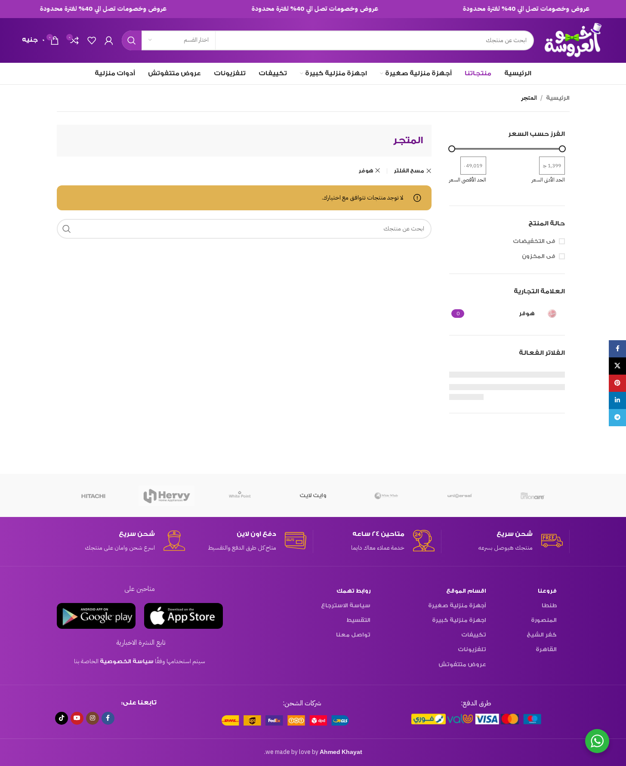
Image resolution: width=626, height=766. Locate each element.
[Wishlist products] (91, 40)
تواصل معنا (353, 634)
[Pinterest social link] (617, 383)
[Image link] (476, 719)
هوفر (365, 171)
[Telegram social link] (617, 417)
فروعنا (547, 591)
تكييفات (473, 634)
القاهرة (546, 649)
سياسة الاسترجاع (345, 605)
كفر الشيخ (542, 634)
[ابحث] (132, 40)
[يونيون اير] (532, 495)
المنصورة (544, 620)
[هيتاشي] (93, 495)
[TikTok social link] (61, 718)
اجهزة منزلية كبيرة (459, 620)
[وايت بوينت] (239, 495)
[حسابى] (108, 40)
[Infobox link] (502, 541)
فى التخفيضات (534, 241)
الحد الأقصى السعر (467, 180)
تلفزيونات (472, 649)
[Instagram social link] (92, 718)
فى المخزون (538, 256)
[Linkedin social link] (617, 400)
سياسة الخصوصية (127, 661)
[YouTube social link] (77, 718)
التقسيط (358, 620)
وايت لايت (313, 495)
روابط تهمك (353, 591)
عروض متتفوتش (462, 664)
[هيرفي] (166, 495)
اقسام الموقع (466, 591)
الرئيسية (558, 98)
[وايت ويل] (386, 495)
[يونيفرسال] (459, 495)
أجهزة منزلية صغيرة (457, 605)
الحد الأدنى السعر (548, 180)
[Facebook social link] (108, 718)
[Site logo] (573, 40)
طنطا (549, 605)
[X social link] (617, 366)
